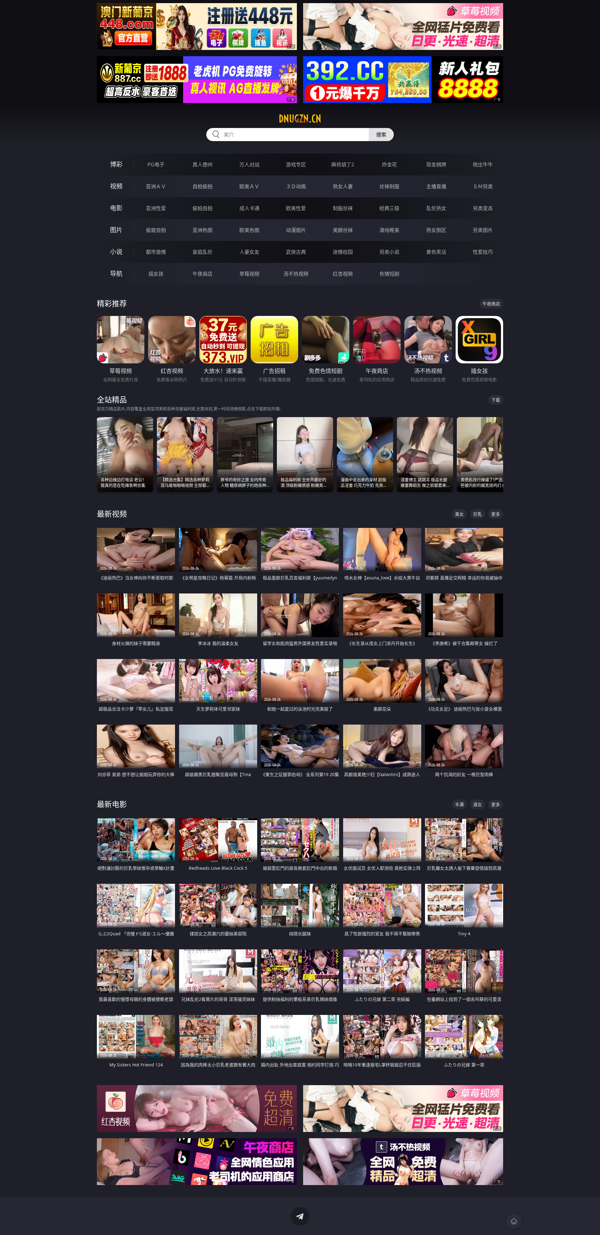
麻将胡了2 (342, 164)
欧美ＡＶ (249, 186)
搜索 (381, 134)
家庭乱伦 (202, 251)
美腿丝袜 (343, 230)
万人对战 (249, 164)
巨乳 (477, 514)
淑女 (477, 804)
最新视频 (112, 514)
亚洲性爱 (156, 208)
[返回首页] (513, 1221)
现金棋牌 (436, 164)
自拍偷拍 (202, 186)
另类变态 (483, 208)
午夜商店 (202, 273)
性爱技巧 (483, 251)
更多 (495, 514)
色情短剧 (389, 273)
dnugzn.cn (300, 118)
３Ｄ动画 (296, 186)
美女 (459, 514)
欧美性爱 (296, 208)
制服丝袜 (343, 208)
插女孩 (155, 273)
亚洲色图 (202, 230)
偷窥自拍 (156, 230)
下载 (495, 400)
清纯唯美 (389, 230)
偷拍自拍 (202, 208)
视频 (116, 186)
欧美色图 (249, 230)
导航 (116, 273)
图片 (116, 230)
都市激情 (156, 251)
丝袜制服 (389, 186)
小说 (116, 252)
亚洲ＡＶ (156, 186)
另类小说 (389, 251)
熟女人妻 (343, 186)
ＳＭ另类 (483, 186)
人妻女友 (249, 251)
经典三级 (389, 208)
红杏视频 (343, 273)
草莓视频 (249, 273)
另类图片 (483, 230)
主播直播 (436, 186)
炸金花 (389, 164)
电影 (116, 208)
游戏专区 (296, 164)
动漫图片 (296, 230)
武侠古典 (296, 251)
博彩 (116, 164)
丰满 (459, 804)
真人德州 (202, 164)
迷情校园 (343, 251)
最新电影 (112, 804)
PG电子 (156, 164)
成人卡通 (249, 208)
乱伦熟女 (436, 208)
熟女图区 (436, 230)
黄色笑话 (436, 251)
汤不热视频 (295, 273)
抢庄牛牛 (483, 164)
